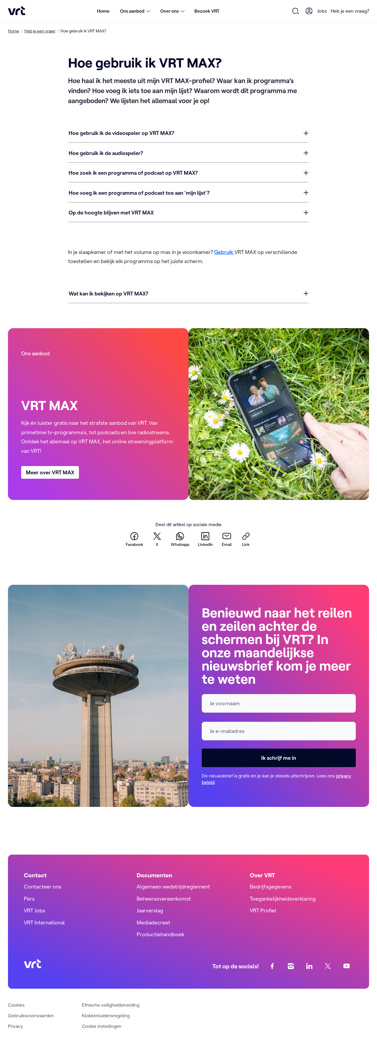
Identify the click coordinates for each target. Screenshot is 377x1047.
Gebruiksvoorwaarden (31, 1015)
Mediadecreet (153, 922)
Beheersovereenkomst (164, 898)
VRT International (44, 922)
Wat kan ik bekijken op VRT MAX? (108, 293)
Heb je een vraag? (350, 11)
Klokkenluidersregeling (106, 1015)
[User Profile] (309, 11)
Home (103, 11)
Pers (29, 898)
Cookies (16, 1005)
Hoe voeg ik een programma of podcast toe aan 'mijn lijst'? (139, 192)
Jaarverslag (150, 910)
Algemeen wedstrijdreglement (173, 886)
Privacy (15, 1026)
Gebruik (224, 252)
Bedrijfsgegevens (270, 886)
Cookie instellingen (101, 1026)
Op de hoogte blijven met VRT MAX (111, 212)
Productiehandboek (160, 934)
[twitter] (328, 966)
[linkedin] (309, 966)
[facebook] (272, 966)
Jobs (322, 11)
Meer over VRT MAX (50, 472)
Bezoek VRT (206, 11)
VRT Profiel (263, 910)
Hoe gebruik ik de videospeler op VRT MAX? (121, 133)
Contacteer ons (42, 886)
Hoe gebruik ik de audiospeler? (106, 153)
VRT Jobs (34, 910)
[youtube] (346, 966)
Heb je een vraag (39, 31)
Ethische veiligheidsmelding (110, 1005)
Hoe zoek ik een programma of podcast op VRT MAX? (133, 172)
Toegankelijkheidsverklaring (283, 898)
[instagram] (290, 966)
